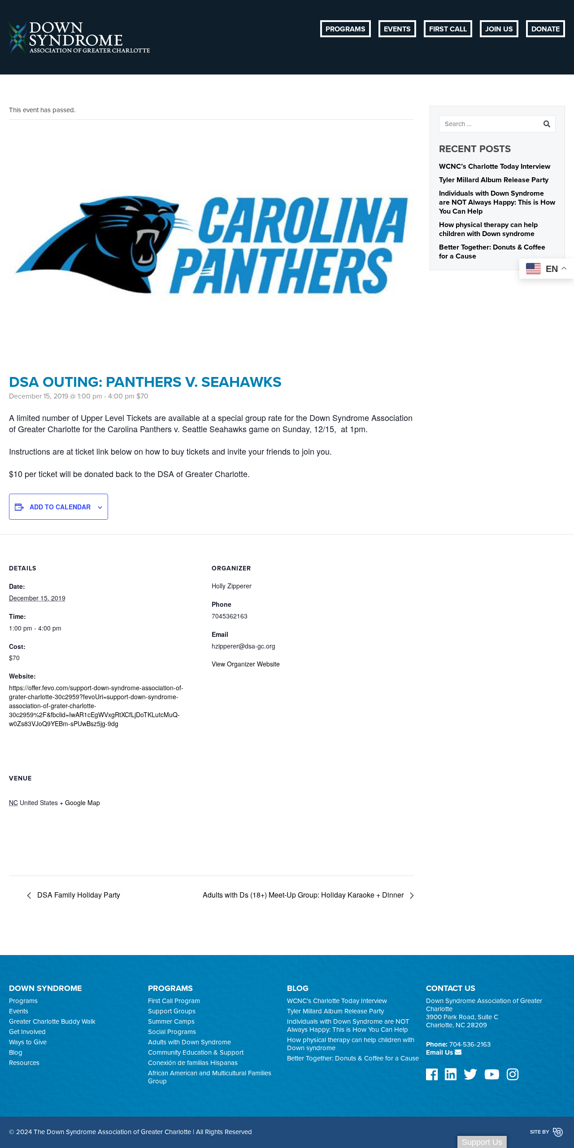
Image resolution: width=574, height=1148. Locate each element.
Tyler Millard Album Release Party (493, 179)
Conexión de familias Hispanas (193, 1063)
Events (397, 29)
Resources (24, 1063)
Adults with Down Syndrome (189, 1042)
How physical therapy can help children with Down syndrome (488, 229)
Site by (540, 1132)
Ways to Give (28, 1042)
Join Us (499, 29)
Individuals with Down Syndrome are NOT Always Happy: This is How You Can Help (497, 202)
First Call (448, 29)
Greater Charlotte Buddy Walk (52, 1021)
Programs (345, 29)
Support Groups (172, 1011)
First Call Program (174, 1001)
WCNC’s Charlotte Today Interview (494, 166)
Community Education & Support (196, 1052)
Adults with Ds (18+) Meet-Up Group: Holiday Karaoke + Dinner (304, 894)
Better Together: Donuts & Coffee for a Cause (353, 1058)
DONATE (545, 29)
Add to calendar (60, 506)
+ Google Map (80, 802)
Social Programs (172, 1032)
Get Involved (27, 1032)
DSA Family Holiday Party (77, 894)
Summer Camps (171, 1021)
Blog (15, 1052)
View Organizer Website (246, 663)
